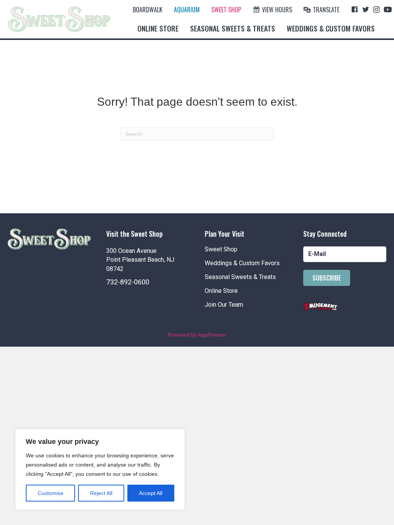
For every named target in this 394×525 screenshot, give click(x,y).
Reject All (101, 493)
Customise (50, 493)
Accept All (150, 493)
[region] (100, 469)
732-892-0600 (127, 282)
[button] (326, 278)
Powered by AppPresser (197, 335)
